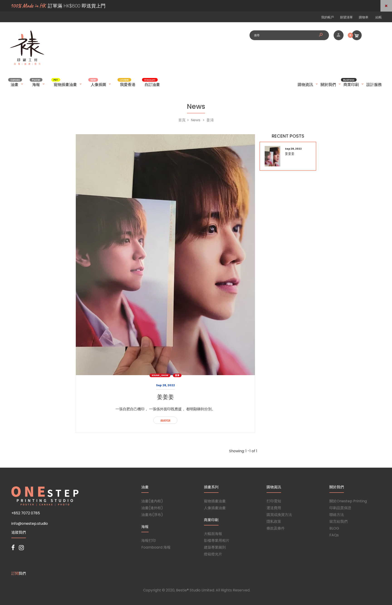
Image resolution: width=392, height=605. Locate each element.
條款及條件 (276, 528)
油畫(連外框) (152, 507)
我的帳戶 (327, 17)
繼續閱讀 (165, 420)
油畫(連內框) (152, 501)
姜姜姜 (165, 397)
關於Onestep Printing (348, 501)
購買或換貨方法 (279, 514)
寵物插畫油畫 (215, 501)
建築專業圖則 (215, 547)
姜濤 (177, 375)
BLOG (334, 528)
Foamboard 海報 (156, 547)
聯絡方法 (336, 514)
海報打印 (148, 540)
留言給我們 (338, 521)
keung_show (160, 375)
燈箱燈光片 (213, 554)
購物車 (363, 17)
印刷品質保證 (340, 507)
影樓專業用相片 (216, 540)
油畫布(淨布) (152, 514)
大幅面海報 (213, 533)
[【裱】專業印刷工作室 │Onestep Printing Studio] (27, 64)
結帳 (378, 17)
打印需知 (274, 501)
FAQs (334, 535)
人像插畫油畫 (215, 507)
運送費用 (274, 507)
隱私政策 (274, 521)
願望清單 (346, 17)
